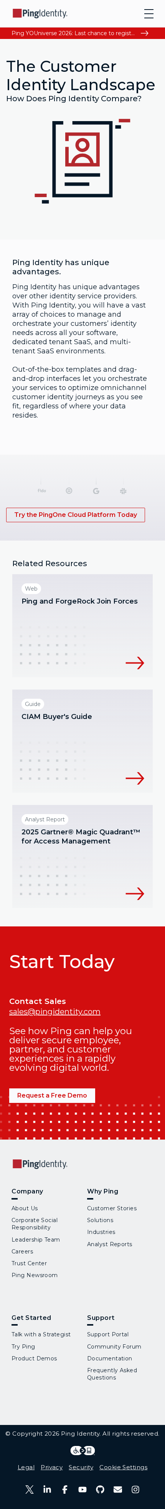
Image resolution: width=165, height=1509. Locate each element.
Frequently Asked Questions (112, 1374)
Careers (22, 1251)
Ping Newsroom (35, 1275)
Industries (101, 1232)
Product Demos (34, 1358)
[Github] (100, 1489)
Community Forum (114, 1346)
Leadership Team (36, 1239)
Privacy (52, 1467)
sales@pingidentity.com (55, 1011)
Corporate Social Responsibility (35, 1224)
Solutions (100, 1220)
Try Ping (23, 1346)
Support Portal (108, 1334)
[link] (75, 515)
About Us (25, 1208)
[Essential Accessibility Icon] (82, 1450)
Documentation (109, 1358)
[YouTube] (82, 1489)
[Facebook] (65, 1489)
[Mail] (118, 1489)
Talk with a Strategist (41, 1334)
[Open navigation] (148, 14)
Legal (26, 1467)
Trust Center (29, 1263)
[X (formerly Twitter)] (29, 1489)
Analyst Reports (109, 1244)
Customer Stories (112, 1208)
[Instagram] (135, 1489)
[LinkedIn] (47, 1489)
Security (81, 1467)
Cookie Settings (123, 1467)
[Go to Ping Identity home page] (40, 13)
